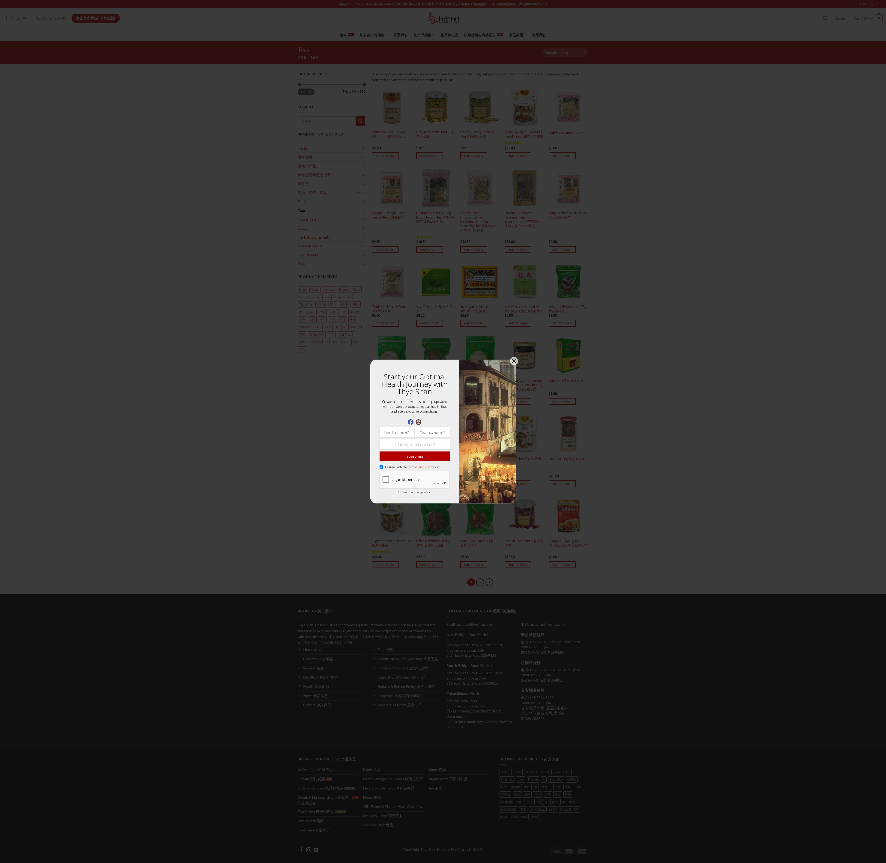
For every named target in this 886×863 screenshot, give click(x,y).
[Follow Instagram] (418, 422)
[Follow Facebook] (410, 422)
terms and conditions (425, 467)
